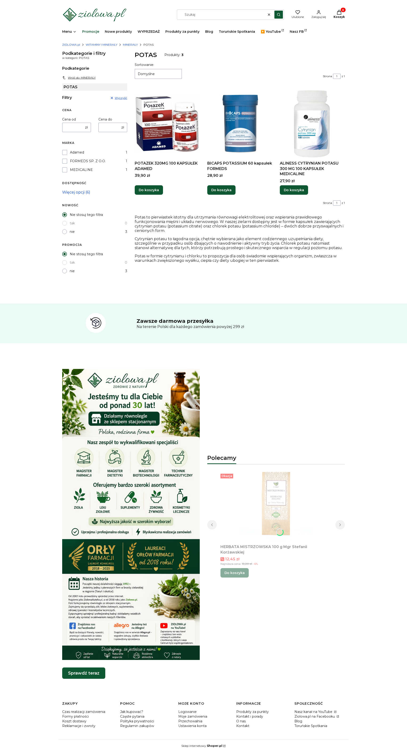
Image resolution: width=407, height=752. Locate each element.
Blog (298, 721)
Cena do (105, 119)
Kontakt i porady (249, 716)
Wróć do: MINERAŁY (82, 77)
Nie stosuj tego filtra (86, 215)
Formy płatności (75, 716)
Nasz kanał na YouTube (313, 712)
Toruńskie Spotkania (310, 726)
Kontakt (242, 726)
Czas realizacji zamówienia (83, 712)
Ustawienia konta (192, 726)
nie (72, 232)
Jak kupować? (131, 712)
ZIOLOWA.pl (71, 44)
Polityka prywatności (137, 721)
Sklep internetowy (201, 746)
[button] (278, 15)
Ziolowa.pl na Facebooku (315, 716)
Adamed (77, 152)
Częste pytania (132, 716)
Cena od (69, 119)
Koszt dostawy (74, 721)
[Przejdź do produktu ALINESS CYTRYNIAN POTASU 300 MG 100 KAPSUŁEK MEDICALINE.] (312, 123)
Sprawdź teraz (83, 673)
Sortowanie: (144, 65)
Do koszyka (149, 190)
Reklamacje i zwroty (78, 726)
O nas (241, 721)
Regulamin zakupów (137, 726)
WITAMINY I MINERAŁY (101, 44)
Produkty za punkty (252, 712)
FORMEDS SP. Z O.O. (88, 161)
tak (72, 223)
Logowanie (187, 712)
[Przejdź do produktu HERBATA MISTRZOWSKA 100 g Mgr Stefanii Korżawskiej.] (276, 507)
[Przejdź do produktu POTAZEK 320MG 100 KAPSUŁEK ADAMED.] (167, 123)
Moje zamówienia (192, 716)
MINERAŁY (130, 44)
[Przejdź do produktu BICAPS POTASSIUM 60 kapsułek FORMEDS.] (239, 123)
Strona (327, 76)
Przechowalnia (190, 721)
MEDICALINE (81, 170)
